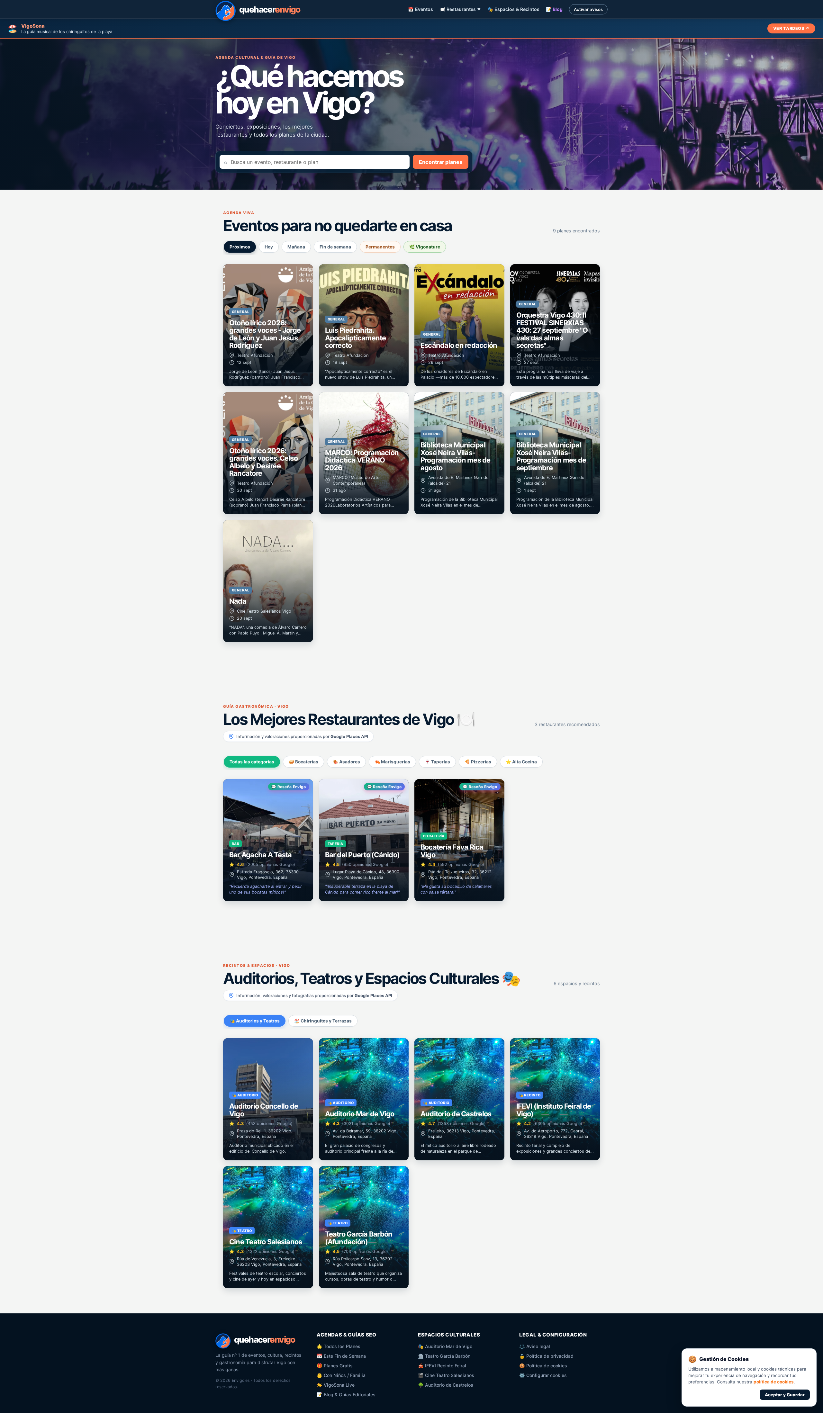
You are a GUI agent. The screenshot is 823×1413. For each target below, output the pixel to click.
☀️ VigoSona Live (336, 1385)
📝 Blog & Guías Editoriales (346, 1394)
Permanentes (380, 246)
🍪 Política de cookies (543, 1365)
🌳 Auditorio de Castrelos (445, 1385)
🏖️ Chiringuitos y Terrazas (323, 1020)
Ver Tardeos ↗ (791, 28)
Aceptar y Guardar (785, 1394)
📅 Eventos (420, 9)
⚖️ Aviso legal (534, 1346)
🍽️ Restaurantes (460, 9)
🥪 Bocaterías (303, 761)
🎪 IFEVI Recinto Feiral (442, 1365)
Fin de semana (335, 246)
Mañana (296, 246)
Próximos (240, 246)
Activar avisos (588, 9)
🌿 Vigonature (424, 246)
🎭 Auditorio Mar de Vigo (445, 1346)
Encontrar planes (440, 162)
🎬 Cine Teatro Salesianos (446, 1375)
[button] (268, 325)
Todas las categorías (252, 761)
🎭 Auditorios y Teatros (255, 1020)
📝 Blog (554, 9)
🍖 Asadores (346, 761)
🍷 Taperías (437, 761)
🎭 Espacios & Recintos (513, 9)
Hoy (269, 246)
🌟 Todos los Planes (338, 1346)
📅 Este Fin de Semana (341, 1356)
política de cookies (774, 1381)
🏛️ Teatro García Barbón (444, 1356)
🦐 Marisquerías (392, 761)
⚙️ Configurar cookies (543, 1375)
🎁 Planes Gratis (335, 1365)
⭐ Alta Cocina (521, 761)
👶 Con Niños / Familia (341, 1375)
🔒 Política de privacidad (546, 1356)
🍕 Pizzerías (478, 761)
